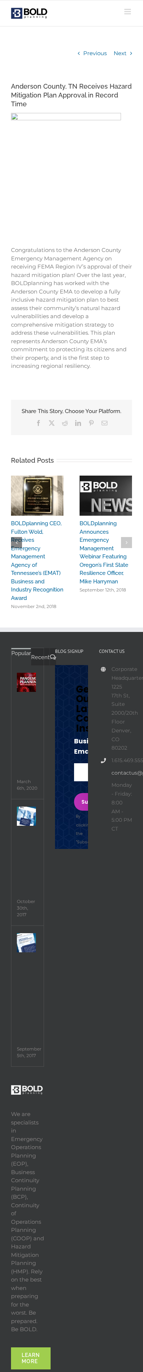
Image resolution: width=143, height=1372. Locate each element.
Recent (40, 649)
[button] (16, 538)
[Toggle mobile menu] (128, 11)
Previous (95, 53)
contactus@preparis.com (121, 765)
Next (120, 53)
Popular (21, 645)
